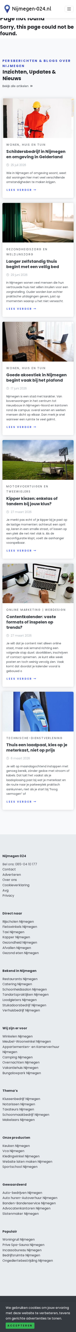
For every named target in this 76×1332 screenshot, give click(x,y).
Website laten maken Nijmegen (27, 1161)
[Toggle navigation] (69, 9)
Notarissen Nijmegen (18, 1104)
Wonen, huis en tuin (26, 145)
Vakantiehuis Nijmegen (20, 1067)
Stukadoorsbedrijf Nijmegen (24, 1005)
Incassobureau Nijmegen (22, 1250)
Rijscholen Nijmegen (18, 921)
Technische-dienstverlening (34, 738)
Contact (9, 869)
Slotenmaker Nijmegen (20, 1213)
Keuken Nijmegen (16, 1145)
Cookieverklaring (15, 885)
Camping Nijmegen (17, 1057)
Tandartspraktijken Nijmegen (25, 994)
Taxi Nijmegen (13, 932)
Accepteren (20, 1325)
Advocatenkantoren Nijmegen (26, 1208)
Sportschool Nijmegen (19, 1166)
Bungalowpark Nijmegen (21, 1073)
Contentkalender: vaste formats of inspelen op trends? (31, 622)
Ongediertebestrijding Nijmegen (27, 1260)
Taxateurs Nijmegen (18, 1109)
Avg (5, 890)
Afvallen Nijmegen (16, 947)
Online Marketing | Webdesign (36, 610)
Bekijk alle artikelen (15, 86)
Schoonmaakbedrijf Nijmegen (25, 1114)
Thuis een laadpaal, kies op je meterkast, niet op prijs (36, 747)
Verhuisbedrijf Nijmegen (21, 1010)
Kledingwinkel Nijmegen (21, 1156)
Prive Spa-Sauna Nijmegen (23, 1244)
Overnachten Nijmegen (21, 1062)
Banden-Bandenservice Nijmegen (29, 1203)
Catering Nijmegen (17, 984)
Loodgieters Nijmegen (19, 1000)
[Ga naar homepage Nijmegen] (26, 9)
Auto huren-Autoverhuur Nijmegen (29, 1198)
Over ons (9, 879)
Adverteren (11, 874)
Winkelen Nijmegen (17, 1036)
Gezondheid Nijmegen (19, 942)
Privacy (8, 895)
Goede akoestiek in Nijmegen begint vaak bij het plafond (36, 377)
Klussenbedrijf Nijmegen (21, 1099)
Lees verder (19, 190)
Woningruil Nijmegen (18, 1239)
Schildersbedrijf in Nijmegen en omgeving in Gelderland (35, 154)
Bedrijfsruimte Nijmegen (21, 1255)
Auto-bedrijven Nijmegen (22, 1192)
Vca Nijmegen (13, 1151)
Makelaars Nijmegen (18, 1119)
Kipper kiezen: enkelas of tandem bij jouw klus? (32, 501)
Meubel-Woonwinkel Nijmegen (26, 1041)
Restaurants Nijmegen (19, 979)
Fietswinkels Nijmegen (19, 926)
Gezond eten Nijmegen (20, 953)
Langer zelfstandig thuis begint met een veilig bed (32, 264)
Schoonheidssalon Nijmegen (24, 989)
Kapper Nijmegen (16, 937)
